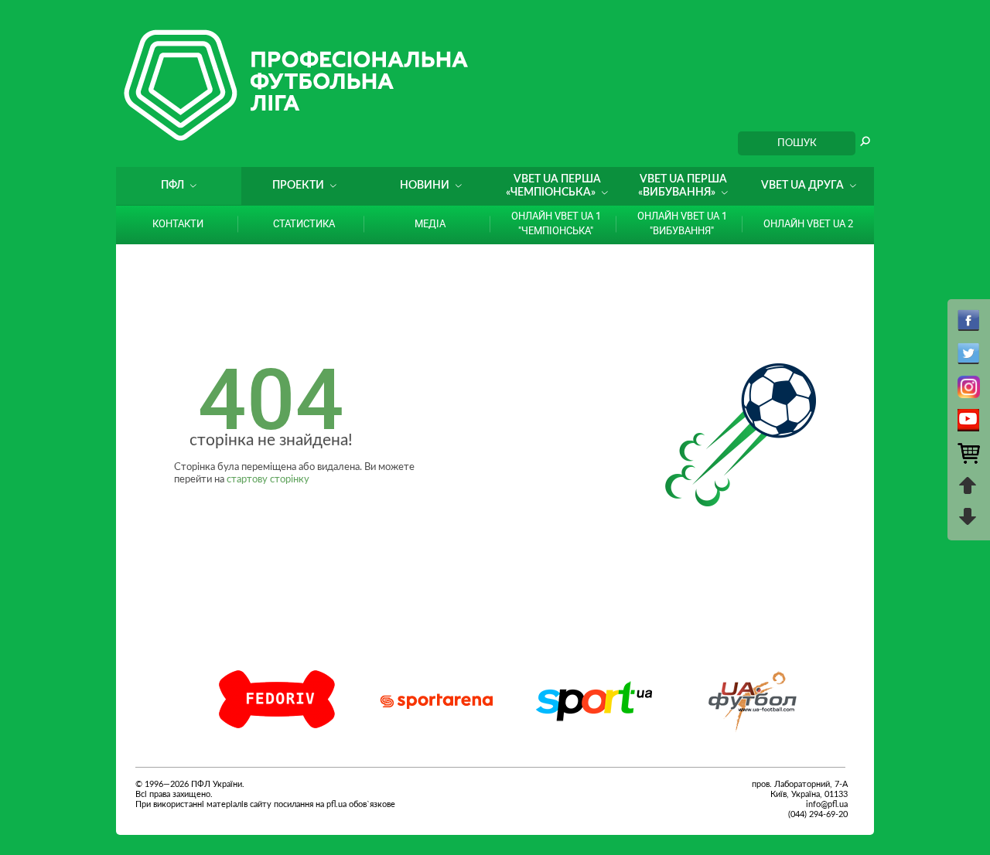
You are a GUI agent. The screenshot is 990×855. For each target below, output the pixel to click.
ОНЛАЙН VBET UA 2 (808, 223)
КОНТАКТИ (177, 223)
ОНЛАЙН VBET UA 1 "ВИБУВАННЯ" (682, 223)
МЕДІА (430, 223)
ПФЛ (172, 185)
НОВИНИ (424, 185)
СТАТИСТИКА (304, 223)
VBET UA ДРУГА (802, 185)
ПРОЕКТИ (298, 185)
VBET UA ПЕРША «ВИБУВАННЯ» (682, 186)
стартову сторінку (268, 480)
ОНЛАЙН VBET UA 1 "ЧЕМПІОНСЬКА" (556, 223)
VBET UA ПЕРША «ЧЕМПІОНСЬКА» (553, 186)
